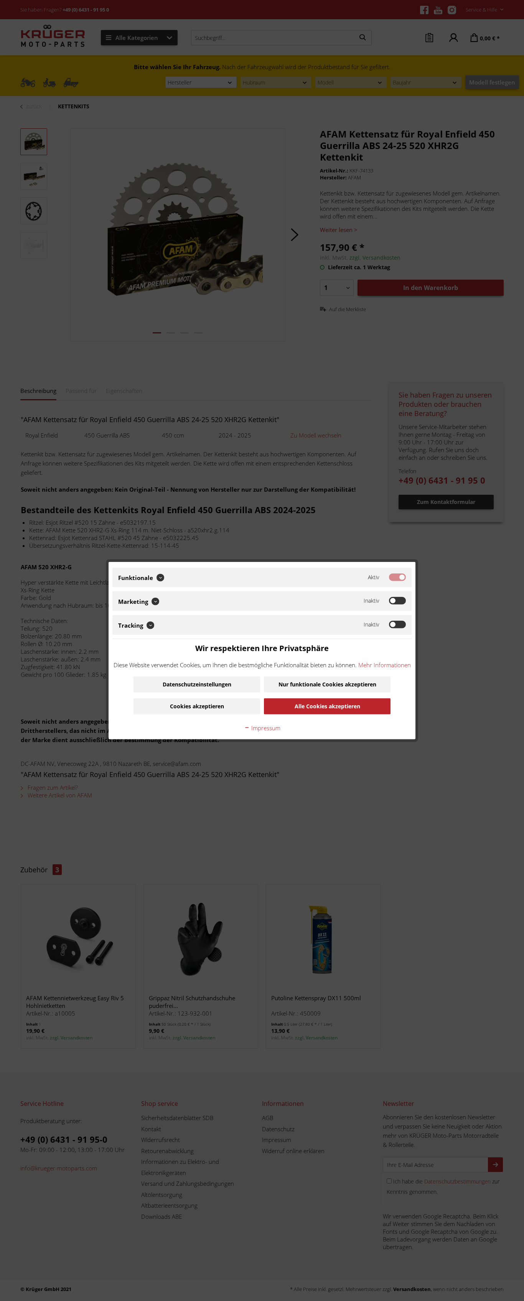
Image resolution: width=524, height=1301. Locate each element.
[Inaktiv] (397, 601)
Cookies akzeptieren (197, 706)
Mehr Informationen (384, 665)
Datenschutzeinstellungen (197, 684)
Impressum (265, 728)
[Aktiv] (397, 577)
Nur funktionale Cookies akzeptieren (327, 684)
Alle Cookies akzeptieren (327, 706)
